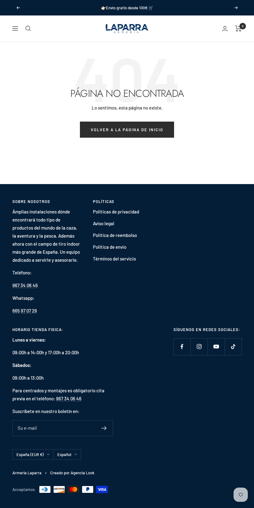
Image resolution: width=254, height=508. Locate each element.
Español (64, 454)
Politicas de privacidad (116, 211)
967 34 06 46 (25, 285)
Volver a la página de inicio (127, 129)
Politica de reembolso (115, 235)
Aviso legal (103, 223)
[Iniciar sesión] (225, 28)
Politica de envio (109, 247)
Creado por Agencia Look (72, 472)
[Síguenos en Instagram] (199, 346)
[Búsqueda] (28, 28)
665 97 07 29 (24, 310)
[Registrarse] (104, 428)
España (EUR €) (30, 454)
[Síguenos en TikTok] (233, 346)
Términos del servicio (114, 258)
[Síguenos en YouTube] (216, 346)
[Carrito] (238, 28)
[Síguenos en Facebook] (181, 346)
